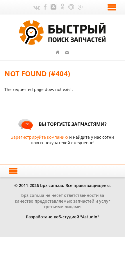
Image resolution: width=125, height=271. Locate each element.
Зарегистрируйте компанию (39, 137)
